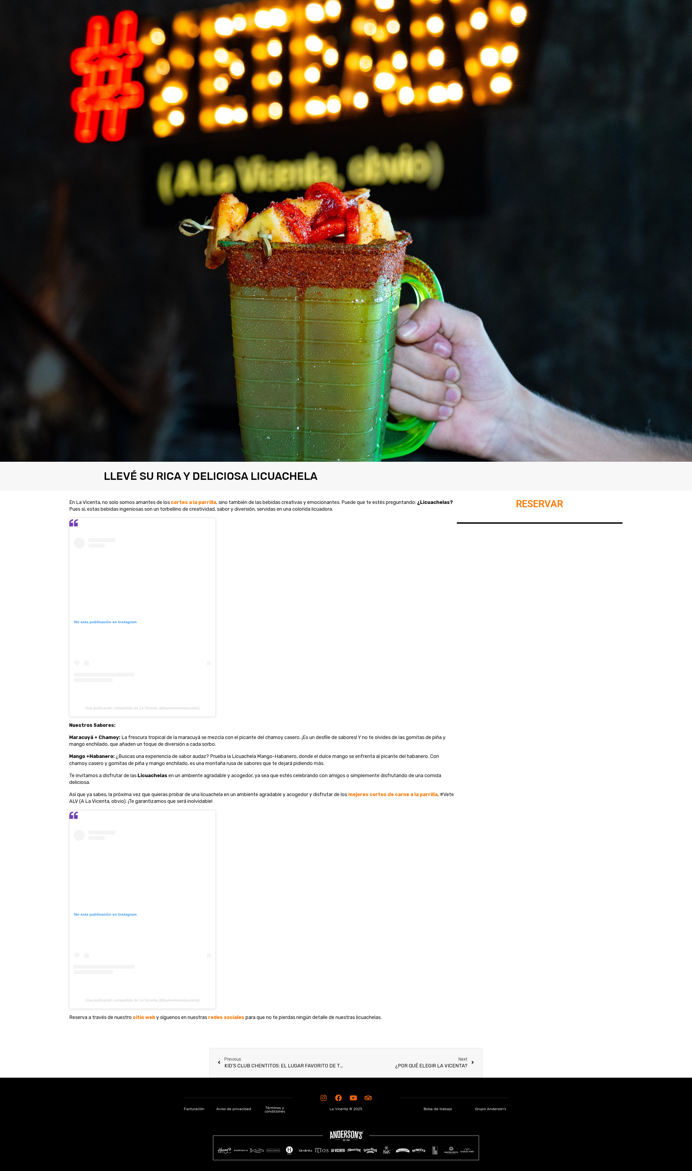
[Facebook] (338, 1098)
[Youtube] (353, 1098)
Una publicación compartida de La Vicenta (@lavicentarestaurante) (142, 708)
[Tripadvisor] (368, 1098)
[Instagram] (323, 1098)
